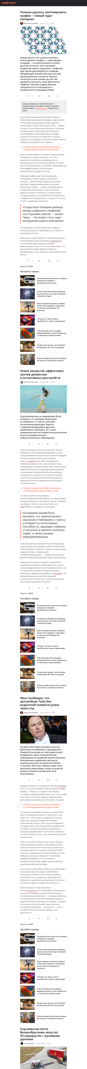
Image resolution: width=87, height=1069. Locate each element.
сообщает (62, 786)
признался (32, 890)
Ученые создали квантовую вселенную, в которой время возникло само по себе (42, 148)
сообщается (31, 461)
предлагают (56, 240)
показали (57, 573)
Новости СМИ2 (26, 266)
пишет (38, 171)
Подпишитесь (41, 108)
